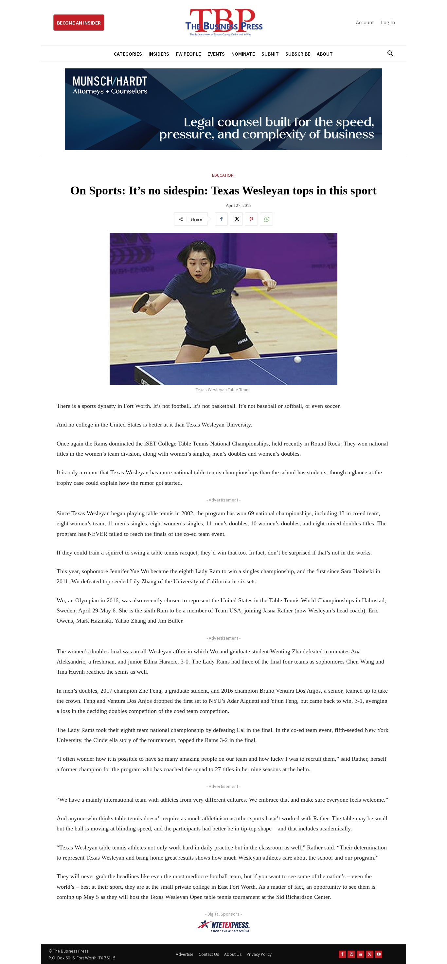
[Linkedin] (360, 954)
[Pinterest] (251, 219)
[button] (387, 54)
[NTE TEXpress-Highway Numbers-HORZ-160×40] (223, 925)
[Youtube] (379, 954)
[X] (236, 219)
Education (223, 175)
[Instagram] (351, 954)
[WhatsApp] (266, 219)
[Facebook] (221, 219)
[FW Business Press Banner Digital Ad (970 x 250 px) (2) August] (223, 109)
